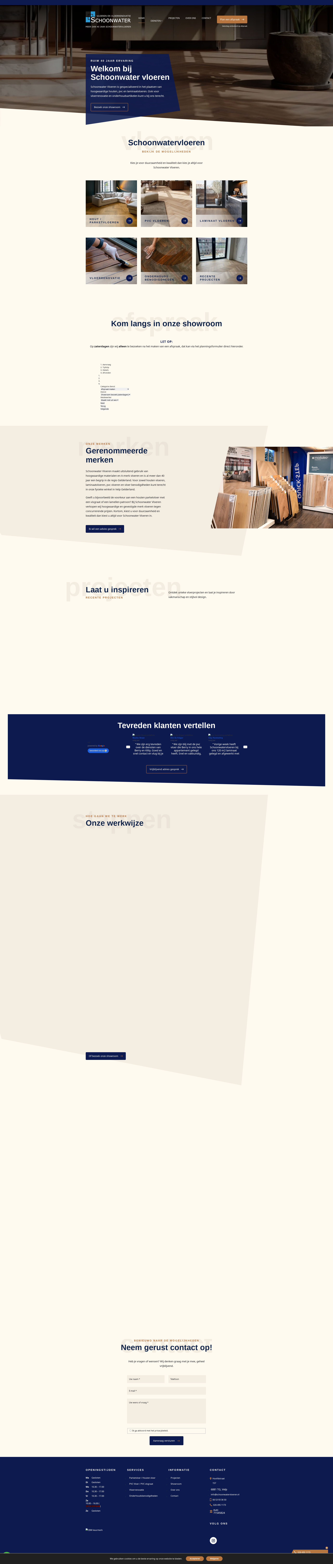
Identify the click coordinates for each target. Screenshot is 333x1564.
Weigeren (214, 1558)
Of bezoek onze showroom (103, 1056)
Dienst (103, 392)
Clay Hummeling (215, 737)
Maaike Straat (139, 737)
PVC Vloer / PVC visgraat (141, 1483)
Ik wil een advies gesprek (103, 528)
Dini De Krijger (176, 737)
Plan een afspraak (230, 19)
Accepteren (195, 1558)
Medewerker (106, 397)
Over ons (175, 1489)
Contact (174, 1495)
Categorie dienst (108, 386)
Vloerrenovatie (136, 1489)
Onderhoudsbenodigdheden (143, 1495)
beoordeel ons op (97, 750)
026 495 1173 (219, 1504)
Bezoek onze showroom (107, 107)
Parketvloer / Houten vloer (142, 1477)
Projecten (175, 1477)
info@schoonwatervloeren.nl (225, 1494)
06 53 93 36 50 (219, 1499)
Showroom (176, 1483)
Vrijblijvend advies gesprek (164, 769)
